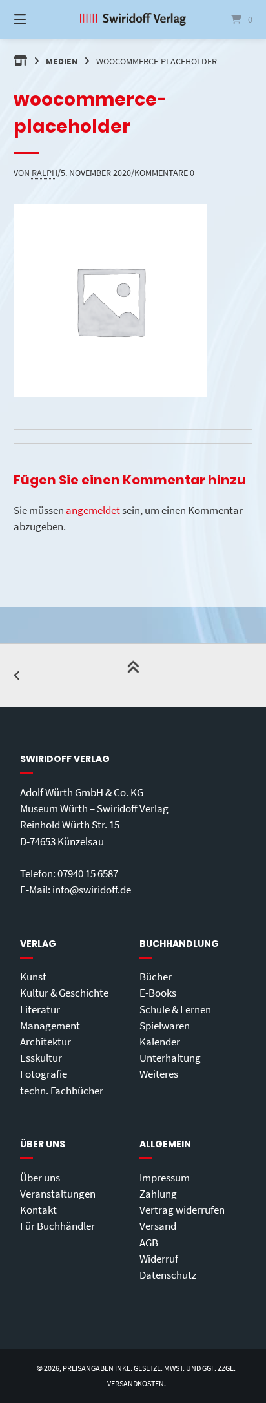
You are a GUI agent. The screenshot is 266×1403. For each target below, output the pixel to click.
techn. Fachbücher (61, 1090)
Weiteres (158, 1074)
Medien (61, 61)
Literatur (40, 1009)
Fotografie (43, 1074)
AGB (148, 1243)
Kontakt (38, 1210)
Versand (157, 1226)
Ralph (44, 172)
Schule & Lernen (175, 1009)
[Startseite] (133, 19)
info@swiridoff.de (91, 890)
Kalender (159, 1042)
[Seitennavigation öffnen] (37, 19)
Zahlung (158, 1194)
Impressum (164, 1177)
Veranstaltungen (58, 1194)
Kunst (33, 976)
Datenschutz (167, 1275)
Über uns (40, 1177)
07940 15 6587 (87, 873)
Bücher (155, 976)
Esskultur (41, 1058)
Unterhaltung (170, 1058)
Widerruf (158, 1259)
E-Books (157, 993)
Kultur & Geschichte (64, 993)
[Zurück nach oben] (133, 675)
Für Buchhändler (57, 1226)
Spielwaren (164, 1025)
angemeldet (93, 510)
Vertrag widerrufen (182, 1210)
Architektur (45, 1042)
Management (50, 1025)
